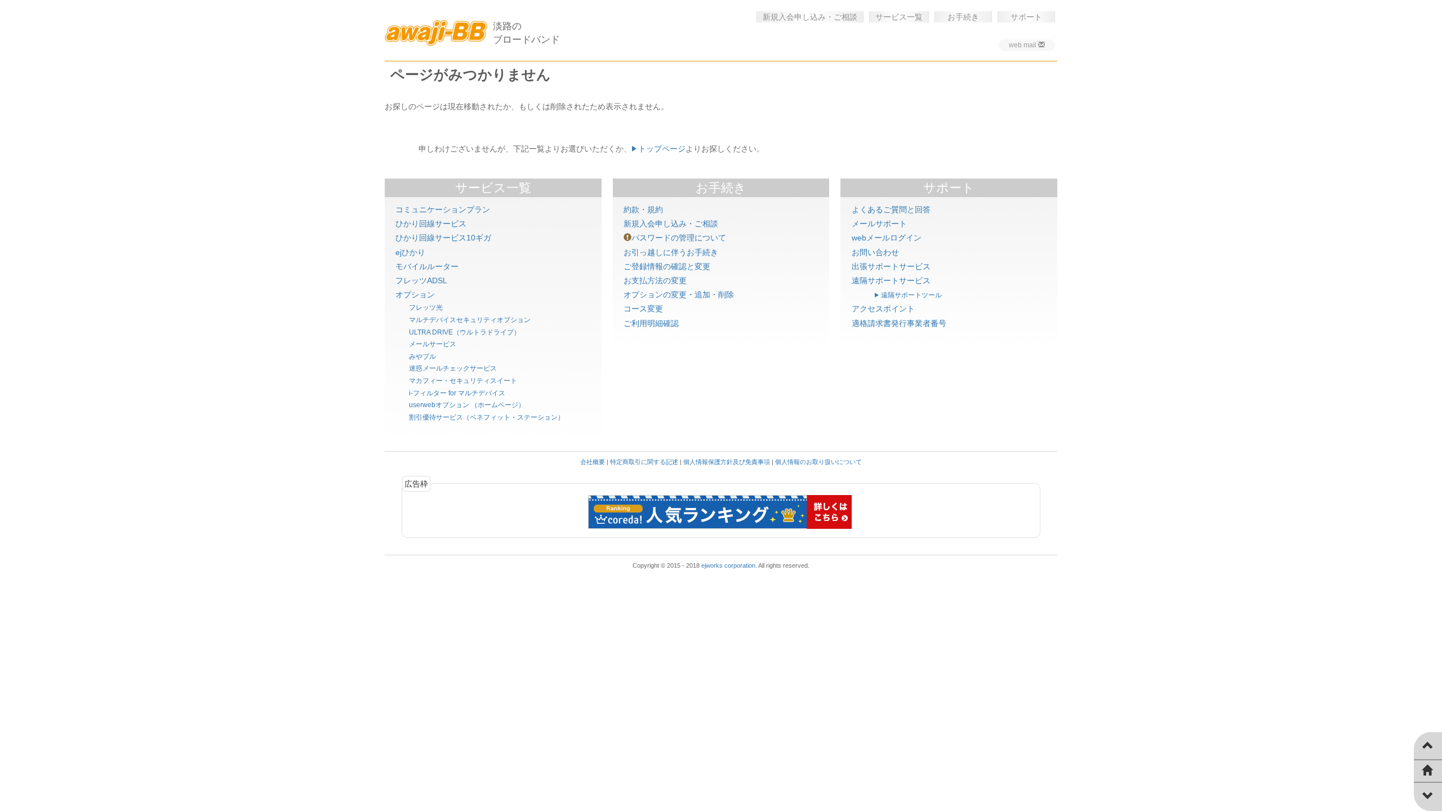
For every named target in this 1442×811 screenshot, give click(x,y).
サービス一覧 (899, 16)
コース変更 (643, 308)
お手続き (963, 16)
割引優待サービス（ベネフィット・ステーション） (486, 417)
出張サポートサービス (891, 266)
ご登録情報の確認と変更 (667, 266)
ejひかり (410, 252)
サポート (1026, 16)
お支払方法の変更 (655, 280)
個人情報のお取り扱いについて (818, 461)
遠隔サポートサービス (891, 280)
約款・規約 (643, 209)
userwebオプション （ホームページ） (467, 405)
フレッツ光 (426, 307)
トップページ (662, 148)
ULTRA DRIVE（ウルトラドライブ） (464, 332)
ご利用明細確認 (651, 323)
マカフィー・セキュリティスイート (463, 381)
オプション (415, 294)
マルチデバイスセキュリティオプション (470, 320)
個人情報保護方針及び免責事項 (726, 461)
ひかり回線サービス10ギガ (443, 237)
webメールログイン (887, 237)
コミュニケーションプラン (442, 209)
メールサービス (432, 344)
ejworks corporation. (729, 565)
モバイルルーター (427, 266)
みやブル (422, 356)
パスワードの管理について (678, 237)
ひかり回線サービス (430, 223)
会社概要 (592, 461)
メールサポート (879, 223)
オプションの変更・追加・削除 (679, 294)
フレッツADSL (421, 280)
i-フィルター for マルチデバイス (457, 393)
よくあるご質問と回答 (891, 209)
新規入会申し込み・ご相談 (810, 16)
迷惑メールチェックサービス (453, 368)
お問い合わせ (875, 252)
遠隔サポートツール (911, 295)
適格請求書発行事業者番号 (899, 323)
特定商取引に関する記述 (644, 461)
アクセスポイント (883, 308)
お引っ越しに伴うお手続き (671, 252)
